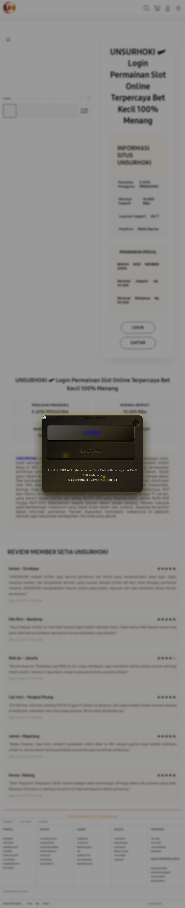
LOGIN (91, 432)
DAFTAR (91, 450)
